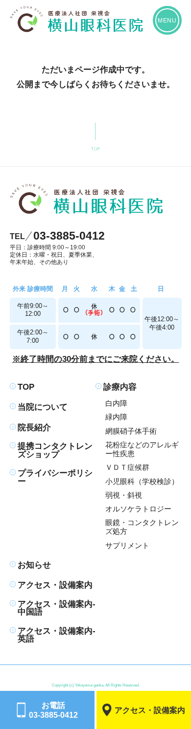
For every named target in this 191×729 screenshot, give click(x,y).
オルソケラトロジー (138, 509)
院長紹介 (34, 428)
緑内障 (116, 417)
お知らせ (34, 565)
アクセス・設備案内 (55, 585)
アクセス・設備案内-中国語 (57, 608)
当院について (43, 407)
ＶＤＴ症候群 (127, 467)
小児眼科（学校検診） (142, 482)
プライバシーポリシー (55, 477)
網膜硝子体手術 (131, 431)
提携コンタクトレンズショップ (55, 450)
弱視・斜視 (123, 495)
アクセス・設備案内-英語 (57, 635)
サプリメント (127, 546)
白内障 (116, 403)
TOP (26, 387)
